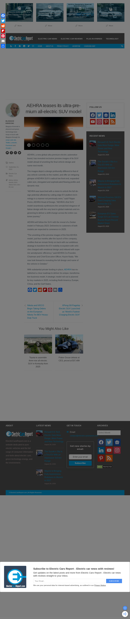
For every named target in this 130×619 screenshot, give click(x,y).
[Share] (3, 45)
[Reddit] (3, 25)
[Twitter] (3, 20)
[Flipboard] (3, 30)
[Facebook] (3, 15)
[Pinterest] (3, 35)
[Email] (3, 40)
